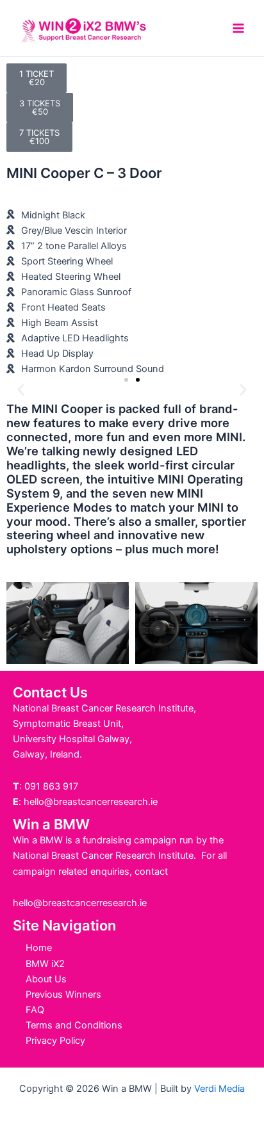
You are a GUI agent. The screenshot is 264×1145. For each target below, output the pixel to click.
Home (39, 948)
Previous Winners (63, 994)
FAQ (35, 1010)
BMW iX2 (45, 964)
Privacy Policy (55, 1040)
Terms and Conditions (74, 1025)
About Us (46, 979)
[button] (21, 390)
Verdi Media (219, 1088)
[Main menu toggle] (238, 28)
